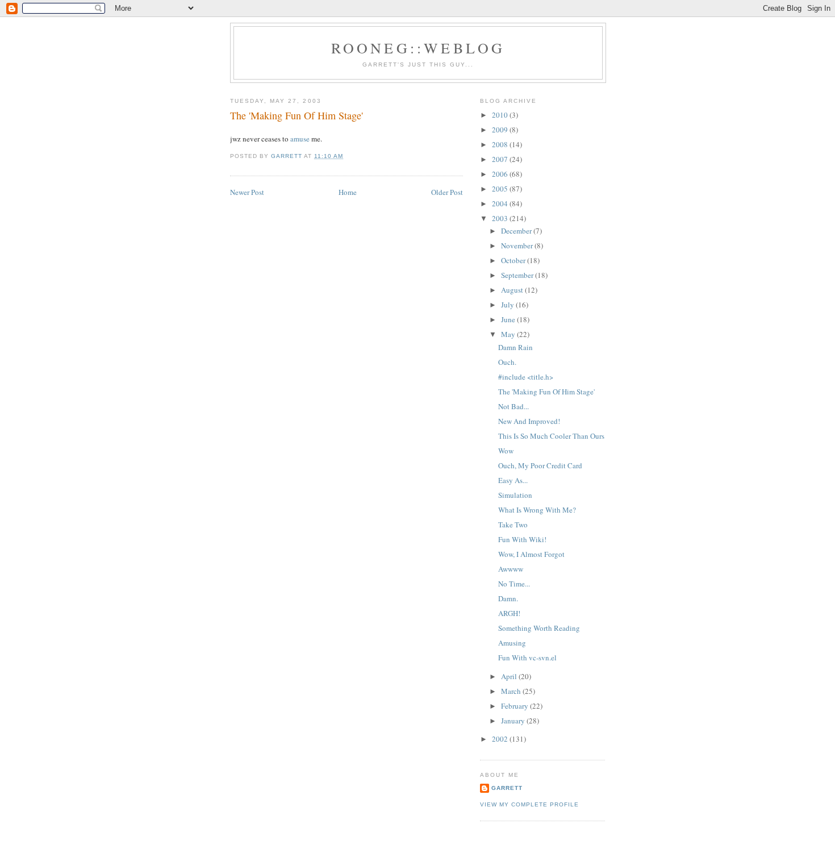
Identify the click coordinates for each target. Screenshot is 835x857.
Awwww (510, 569)
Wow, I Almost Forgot (531, 554)
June (509, 319)
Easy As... (513, 480)
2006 (501, 174)
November (518, 245)
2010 (501, 115)
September (518, 275)
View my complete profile (529, 804)
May (509, 334)
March (512, 691)
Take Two (513, 524)
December (517, 231)
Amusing (512, 643)
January (514, 720)
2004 (501, 203)
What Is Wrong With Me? (537, 510)
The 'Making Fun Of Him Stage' (546, 391)
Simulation (515, 495)
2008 (501, 144)
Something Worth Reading (539, 628)
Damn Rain (515, 347)
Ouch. (507, 362)
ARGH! (509, 613)
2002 (501, 739)
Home (348, 192)
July (508, 304)
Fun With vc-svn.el (527, 657)
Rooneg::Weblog (418, 47)
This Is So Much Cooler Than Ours (551, 436)
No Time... (514, 584)
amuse (300, 139)
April (510, 676)
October (514, 260)
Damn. (508, 598)
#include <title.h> (525, 377)
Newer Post (247, 192)
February (515, 706)
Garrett (507, 788)
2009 (501, 129)
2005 (501, 189)
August (513, 290)
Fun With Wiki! (522, 539)
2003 (501, 218)
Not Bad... (513, 406)
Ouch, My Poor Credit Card (540, 465)
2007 (501, 159)
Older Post (447, 192)
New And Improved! (529, 421)
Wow (505, 451)
